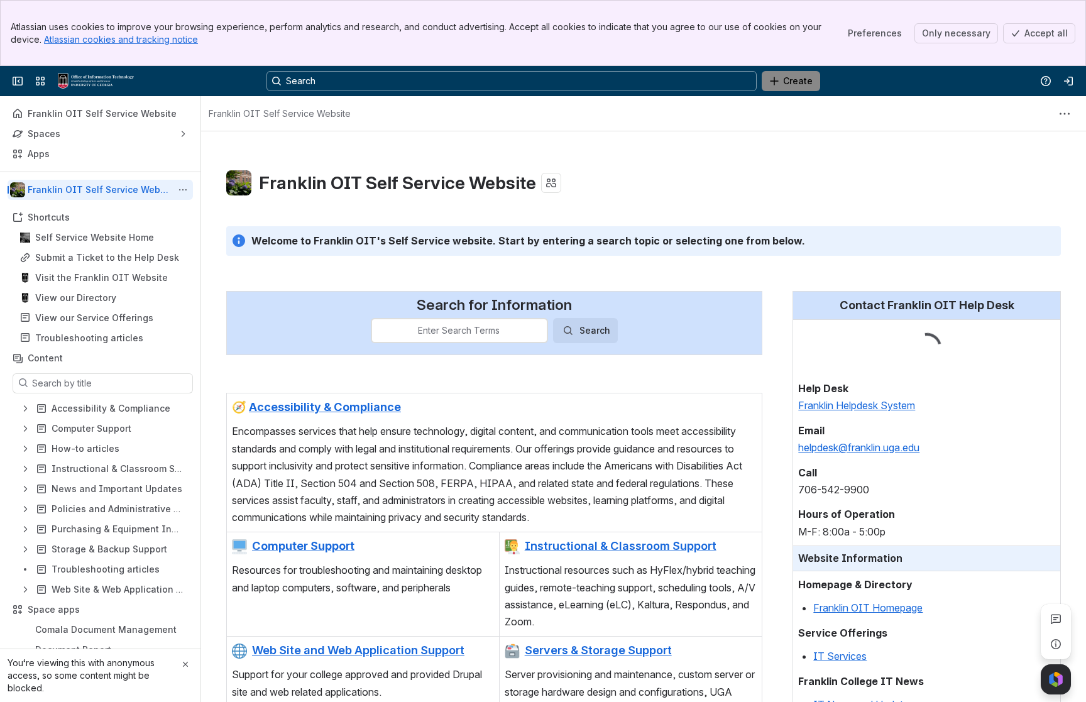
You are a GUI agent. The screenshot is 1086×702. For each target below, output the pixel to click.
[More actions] (182, 189)
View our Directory (75, 297)
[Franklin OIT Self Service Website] (95, 81)
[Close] (185, 664)
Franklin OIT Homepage (868, 577)
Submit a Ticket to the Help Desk (107, 257)
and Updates (883, 674)
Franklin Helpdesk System (856, 375)
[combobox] (379, 330)
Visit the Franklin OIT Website (101, 277)
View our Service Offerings (94, 317)
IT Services (840, 626)
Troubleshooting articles (89, 337)
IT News (833, 674)
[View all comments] (1056, 619)
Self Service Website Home (94, 237)
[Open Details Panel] (1056, 644)
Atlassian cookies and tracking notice (121, 39)
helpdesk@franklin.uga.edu (858, 417)
